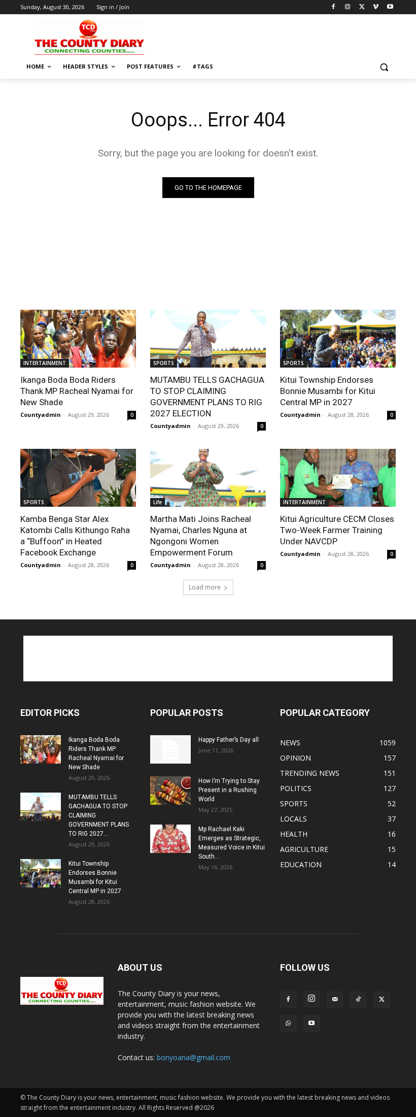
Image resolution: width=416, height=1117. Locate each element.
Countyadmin (40, 414)
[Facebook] (333, 7)
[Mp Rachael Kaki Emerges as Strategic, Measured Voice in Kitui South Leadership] (170, 839)
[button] (384, 67)
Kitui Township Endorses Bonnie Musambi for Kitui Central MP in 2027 (327, 391)
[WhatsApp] (288, 1023)
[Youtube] (390, 7)
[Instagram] (348, 7)
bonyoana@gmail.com (193, 1057)
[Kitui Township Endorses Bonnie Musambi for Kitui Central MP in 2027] (338, 339)
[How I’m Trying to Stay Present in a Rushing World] (170, 790)
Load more (205, 587)
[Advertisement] (277, 36)
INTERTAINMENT (44, 363)
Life (157, 502)
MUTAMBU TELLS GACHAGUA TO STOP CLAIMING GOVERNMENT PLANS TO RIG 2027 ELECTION (207, 396)
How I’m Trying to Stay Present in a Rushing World (229, 790)
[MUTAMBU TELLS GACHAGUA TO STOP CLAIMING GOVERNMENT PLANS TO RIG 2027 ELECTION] (208, 339)
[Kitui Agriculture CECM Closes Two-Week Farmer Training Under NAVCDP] (338, 478)
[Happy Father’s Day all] (170, 749)
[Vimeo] (376, 7)
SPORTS (163, 363)
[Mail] (335, 1000)
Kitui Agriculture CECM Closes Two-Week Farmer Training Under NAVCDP (337, 530)
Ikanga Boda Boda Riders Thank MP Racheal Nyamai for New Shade (76, 391)
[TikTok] (358, 1000)
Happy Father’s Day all (228, 739)
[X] (362, 7)
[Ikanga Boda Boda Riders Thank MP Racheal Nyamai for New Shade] (78, 339)
